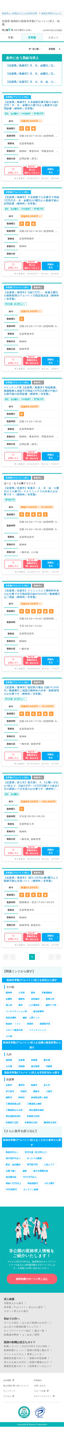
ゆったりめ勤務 (34, 1158)
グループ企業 (40, 1391)
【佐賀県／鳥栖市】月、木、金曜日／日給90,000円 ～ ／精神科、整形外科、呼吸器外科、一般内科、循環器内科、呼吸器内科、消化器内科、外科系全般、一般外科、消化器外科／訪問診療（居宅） (34, 65)
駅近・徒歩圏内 (13, 1164)
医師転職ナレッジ (14, 1350)
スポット (53, 37)
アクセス (7, 1396)
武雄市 (24, 1091)
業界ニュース (34, 1354)
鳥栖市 (34, 1085)
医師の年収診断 (38, 1358)
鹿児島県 (35, 1066)
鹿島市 (36, 1091)
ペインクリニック (37, 1030)
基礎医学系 (45, 1023)
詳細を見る (51, 171)
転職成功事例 (11, 1334)
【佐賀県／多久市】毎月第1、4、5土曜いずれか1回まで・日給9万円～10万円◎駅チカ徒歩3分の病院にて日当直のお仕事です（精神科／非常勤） (31, 786)
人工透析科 (34, 1005)
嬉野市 (9, 1097)
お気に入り (13, 172)
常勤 (10, 37)
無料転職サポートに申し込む (32, 1278)
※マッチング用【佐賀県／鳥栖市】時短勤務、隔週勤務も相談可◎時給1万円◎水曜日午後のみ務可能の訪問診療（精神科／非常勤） (31, 390)
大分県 (9, 1066)
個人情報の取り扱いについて (16, 1385)
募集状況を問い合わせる (32, 361)
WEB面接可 (11, 1189)
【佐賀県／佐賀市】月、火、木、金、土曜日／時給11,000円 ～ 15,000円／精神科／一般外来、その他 (34, 81)
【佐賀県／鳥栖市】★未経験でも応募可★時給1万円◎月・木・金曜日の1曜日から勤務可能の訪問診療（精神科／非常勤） (31, 200)
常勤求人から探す (14, 1303)
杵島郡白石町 (31, 1122)
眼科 (33, 992)
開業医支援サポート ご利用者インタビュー (28, 1366)
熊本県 (47, 1060)
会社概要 (7, 1380)
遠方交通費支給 (40, 1170)
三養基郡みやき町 (14, 1110)
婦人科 (9, 1005)
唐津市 (21, 1085)
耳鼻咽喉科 (47, 992)
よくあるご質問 (30, 1334)
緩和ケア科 (51, 1005)
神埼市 (21, 1097)
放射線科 (35, 999)
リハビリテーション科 (16, 1011)
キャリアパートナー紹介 (17, 1331)
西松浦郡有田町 (13, 1116)
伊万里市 (10, 1091)
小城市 (49, 1091)
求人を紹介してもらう (32, 171)
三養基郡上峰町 (34, 1103)
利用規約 (38, 1380)
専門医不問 (32, 1164)
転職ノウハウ (11, 1346)
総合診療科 (38, 1011)
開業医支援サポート (15, 1358)
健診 (25, 1170)
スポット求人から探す (16, 1311)
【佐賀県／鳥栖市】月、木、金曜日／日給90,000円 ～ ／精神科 (34, 73)
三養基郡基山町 (13, 1103)
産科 (20, 1005)
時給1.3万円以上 (13, 1183)
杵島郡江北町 (12, 1122)
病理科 (30, 1023)
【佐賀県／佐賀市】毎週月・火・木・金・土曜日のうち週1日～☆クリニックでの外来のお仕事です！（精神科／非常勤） (31, 491)
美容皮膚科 (11, 1017)
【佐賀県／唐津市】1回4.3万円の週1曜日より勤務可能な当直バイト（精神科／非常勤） (31, 879)
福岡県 (9, 1060)
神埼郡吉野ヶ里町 (39, 1097)
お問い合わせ (40, 1385)
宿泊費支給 (11, 1177)
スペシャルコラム (14, 1354)
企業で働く (11, 1170)
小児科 (21, 992)
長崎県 (34, 1060)
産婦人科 (50, 999)
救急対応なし (12, 1152)
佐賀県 (21, 1060)
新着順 (52, 49)
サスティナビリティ (43, 1396)
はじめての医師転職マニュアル (21, 1327)
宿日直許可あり (13, 1158)
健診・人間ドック (31, 1017)
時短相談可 (33, 1183)
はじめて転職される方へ (35, 1323)
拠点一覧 (39, 1331)
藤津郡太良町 (50, 1122)
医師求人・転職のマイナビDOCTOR (19, 13)
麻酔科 (21, 999)
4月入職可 (49, 1183)
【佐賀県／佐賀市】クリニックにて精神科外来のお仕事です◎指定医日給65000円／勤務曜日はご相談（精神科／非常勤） (32, 594)
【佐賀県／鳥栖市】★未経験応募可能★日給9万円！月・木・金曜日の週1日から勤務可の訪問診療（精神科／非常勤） (31, 105)
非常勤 (32, 37)
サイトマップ (9, 1391)
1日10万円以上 (30, 1177)
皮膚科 (9, 999)
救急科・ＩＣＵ (13, 1023)
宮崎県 (21, 1066)
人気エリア (49, 1164)
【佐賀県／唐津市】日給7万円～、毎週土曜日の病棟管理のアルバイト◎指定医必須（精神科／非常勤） (31, 295)
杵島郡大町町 (33, 1116)
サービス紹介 (11, 1323)
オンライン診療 (30, 1189)
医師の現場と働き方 (38, 1350)
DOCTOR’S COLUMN (34, 1346)
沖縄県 (49, 1066)
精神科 (9, 992)
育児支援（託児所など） (36, 1152)
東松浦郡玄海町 (36, 1110)
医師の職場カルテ (39, 1362)
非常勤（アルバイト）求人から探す (23, 1307)
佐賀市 (9, 1085)
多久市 (47, 1085)
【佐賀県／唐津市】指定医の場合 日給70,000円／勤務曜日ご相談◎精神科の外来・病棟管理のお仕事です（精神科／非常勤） (31, 690)
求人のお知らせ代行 (15, 1362)
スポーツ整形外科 (14, 1030)
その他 (9, 1036)
